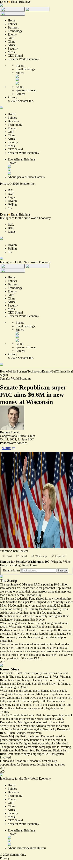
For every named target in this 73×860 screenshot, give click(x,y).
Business (22, 371)
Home (4, 371)
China (60, 371)
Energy (46, 371)
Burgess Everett (9, 432)
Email (23, 556)
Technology (34, 371)
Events (4, 1)
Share (6, 448)
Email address (11, 570)
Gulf (54, 371)
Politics (12, 371)
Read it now (29, 565)
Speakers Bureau (26, 90)
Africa (68, 371)
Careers (20, 93)
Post (9, 556)
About (19, 86)
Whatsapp (41, 556)
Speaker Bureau (25, 177)
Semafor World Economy (15, 378)
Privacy (12, 97)
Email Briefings (20, 1)
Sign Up (62, 570)
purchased (15, 739)
